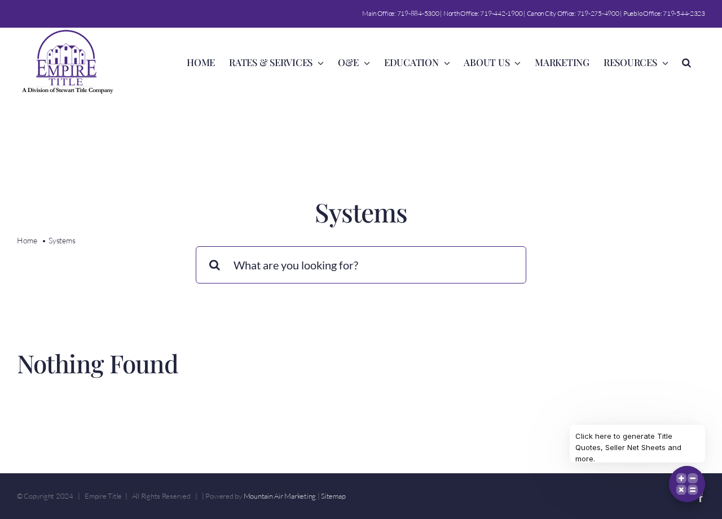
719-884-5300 (418, 13)
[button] (686, 61)
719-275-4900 (598, 13)
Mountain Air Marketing (280, 495)
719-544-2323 (684, 13)
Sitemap (333, 495)
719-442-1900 (501, 13)
